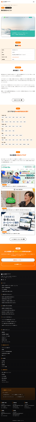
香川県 (24, 139)
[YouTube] (1, 279)
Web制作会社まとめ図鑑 (7, 5)
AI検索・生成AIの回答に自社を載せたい (8, 296)
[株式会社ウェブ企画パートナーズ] (5, 1)
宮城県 (17, 117)
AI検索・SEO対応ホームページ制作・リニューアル (10, 285)
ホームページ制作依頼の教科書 (7, 351)
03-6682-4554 (5, 407)
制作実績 (3, 374)
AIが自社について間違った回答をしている (8, 300)
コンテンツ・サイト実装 (6, 336)
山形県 (20, 117)
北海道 (3, 117)
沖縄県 (28, 144)
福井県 (20, 126)
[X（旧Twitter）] (3, 279)
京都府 (10, 135)
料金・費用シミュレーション (6, 372)
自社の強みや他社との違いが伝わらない (8, 313)
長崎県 (10, 144)
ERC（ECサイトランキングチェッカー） (8, 396)
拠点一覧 (3, 362)
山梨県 (3, 126)
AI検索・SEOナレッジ (6, 329)
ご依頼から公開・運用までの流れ (7, 291)
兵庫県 (6, 135)
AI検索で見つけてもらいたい (7, 294)
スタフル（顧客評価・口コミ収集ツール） (17, 394)
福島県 (24, 117)
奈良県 (17, 135)
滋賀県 (13, 135)
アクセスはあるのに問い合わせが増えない (8, 310)
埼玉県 (14, 121)
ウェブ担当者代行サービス (20, 396)
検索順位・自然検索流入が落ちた (7, 308)
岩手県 (10, 117)
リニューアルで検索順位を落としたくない (8, 319)
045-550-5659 (17, 407)
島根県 (6, 139)
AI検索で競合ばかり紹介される (7, 298)
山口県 (17, 139)
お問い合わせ (4, 380)
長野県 (6, 126)
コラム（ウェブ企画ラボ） (6, 347)
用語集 (3, 349)
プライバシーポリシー (5, 382)
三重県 (13, 130)
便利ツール (3, 355)
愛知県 (3, 130)
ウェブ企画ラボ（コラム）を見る (18, 239)
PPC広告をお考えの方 (6, 394)
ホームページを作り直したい (7, 317)
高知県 (31, 139)
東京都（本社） (4, 402)
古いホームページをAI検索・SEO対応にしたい (9, 321)
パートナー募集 (4, 366)
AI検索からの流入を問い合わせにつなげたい (9, 302)
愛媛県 (27, 139)
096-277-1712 (17, 415)
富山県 (11, 5)
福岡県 (3, 144)
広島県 (13, 139)
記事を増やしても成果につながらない (8, 312)
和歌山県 (21, 135)
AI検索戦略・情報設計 (5, 334)
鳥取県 (3, 139)
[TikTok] (5, 279)
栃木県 (21, 121)
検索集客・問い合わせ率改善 (7, 305)
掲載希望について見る (17, 260)
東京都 (3, 121)
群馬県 (24, 121)
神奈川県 (6, 121)
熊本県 (13, 144)
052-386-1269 (5, 415)
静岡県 (6, 130)
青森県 (6, 117)
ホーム (2, 5)
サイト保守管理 (4, 289)
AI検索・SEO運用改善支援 (6, 287)
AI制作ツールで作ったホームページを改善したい (9, 325)
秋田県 (13, 117)
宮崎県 (20, 144)
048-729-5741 (28, 407)
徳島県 (20, 139)
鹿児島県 (24, 144)
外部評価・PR (4, 337)
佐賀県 (6, 144)
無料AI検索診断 (4, 378)
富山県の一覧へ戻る (18, 100)
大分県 (17, 144)
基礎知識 (3, 332)
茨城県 (17, 121)
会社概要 (3, 360)
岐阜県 (10, 130)
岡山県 (10, 139)
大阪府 (3, 135)
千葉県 (10, 121)
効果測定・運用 (4, 339)
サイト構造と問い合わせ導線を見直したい (8, 323)
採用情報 (3, 364)
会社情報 (4, 358)
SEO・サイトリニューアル (6, 341)
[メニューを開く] (34, 2)
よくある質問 (4, 376)
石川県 (17, 126)
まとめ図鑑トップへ (18, 264)
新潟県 (10, 126)
